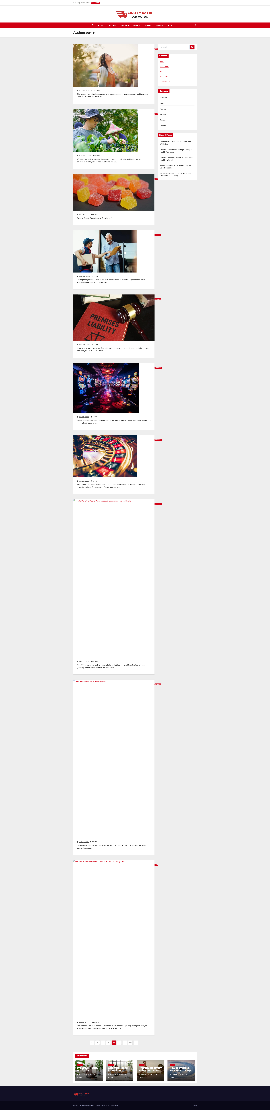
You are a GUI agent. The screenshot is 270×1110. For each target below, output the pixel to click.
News (100, 25)
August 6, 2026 (178, 1074)
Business (112, 25)
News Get (104, 1105)
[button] (196, 25)
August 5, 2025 (85, 156)
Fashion (125, 25)
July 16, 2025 (84, 214)
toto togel (163, 76)
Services (158, 235)
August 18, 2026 (85, 1074)
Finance (137, 25)
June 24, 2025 (84, 276)
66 (130, 1042)
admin (98, 90)
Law (156, 864)
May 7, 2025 (84, 842)
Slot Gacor (164, 67)
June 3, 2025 (84, 417)
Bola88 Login (165, 81)
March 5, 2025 (85, 1022)
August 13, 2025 (85, 90)
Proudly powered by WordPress (84, 1105)
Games (148, 25)
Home (195, 1105)
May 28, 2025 (84, 661)
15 (108, 1042)
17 (119, 1042)
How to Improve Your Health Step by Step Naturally (180, 1070)
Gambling (158, 367)
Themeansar (114, 1105)
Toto (162, 62)
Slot (161, 71)
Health (171, 25)
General (160, 25)
